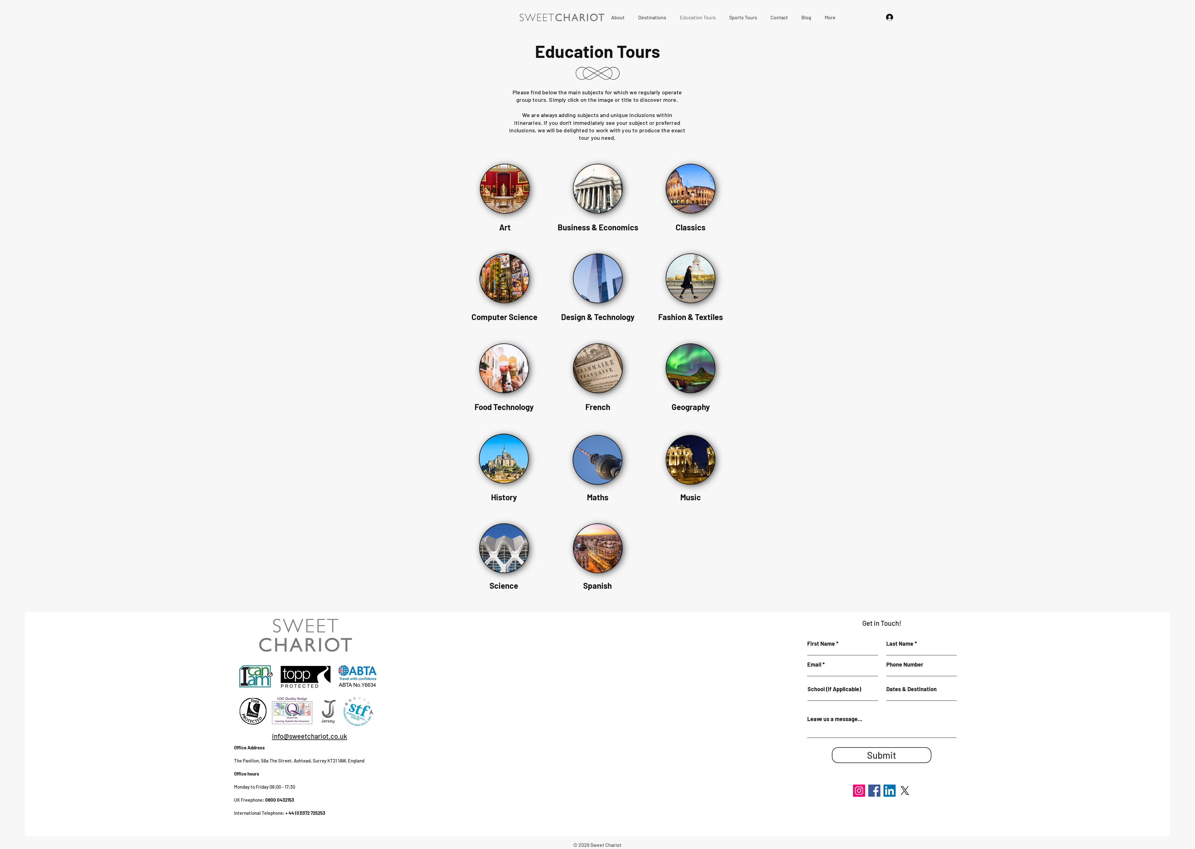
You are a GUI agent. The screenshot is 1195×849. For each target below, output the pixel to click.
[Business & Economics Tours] (598, 189)
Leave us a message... (834, 719)
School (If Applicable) (834, 689)
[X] (905, 791)
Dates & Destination (911, 689)
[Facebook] (874, 791)
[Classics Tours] (690, 189)
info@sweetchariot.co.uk (309, 736)
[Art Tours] (505, 189)
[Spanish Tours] (504, 548)
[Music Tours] (597, 460)
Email (814, 664)
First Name (821, 643)
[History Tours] (504, 458)
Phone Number (904, 664)
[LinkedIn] (889, 791)
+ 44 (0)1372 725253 (305, 813)
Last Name (899, 643)
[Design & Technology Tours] (504, 278)
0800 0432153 (279, 800)
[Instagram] (859, 791)
